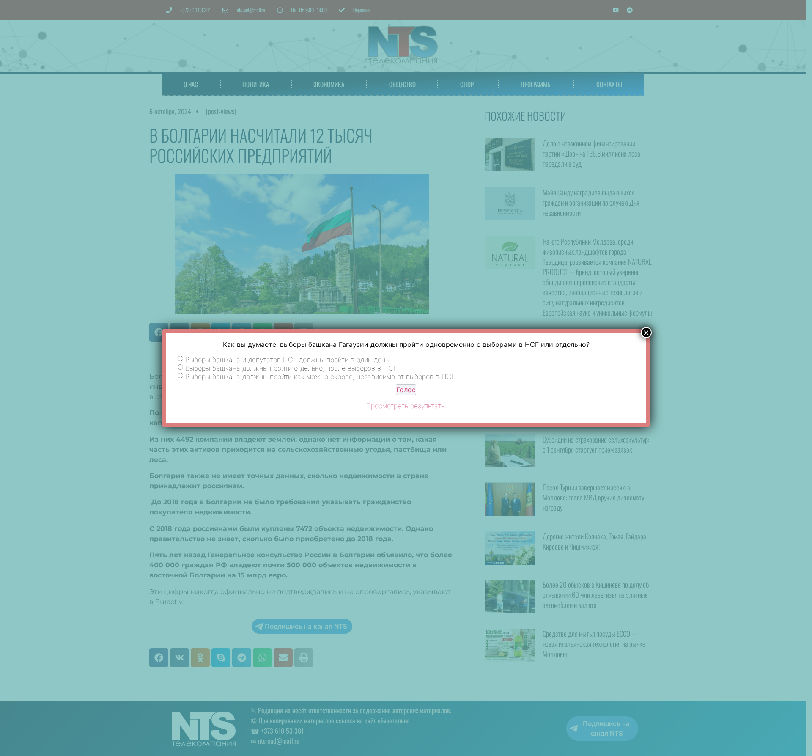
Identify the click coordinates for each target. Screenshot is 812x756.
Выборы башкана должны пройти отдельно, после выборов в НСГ (291, 368)
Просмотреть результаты (406, 405)
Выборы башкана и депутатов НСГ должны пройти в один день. (287, 359)
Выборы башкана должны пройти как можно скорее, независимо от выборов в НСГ (320, 376)
